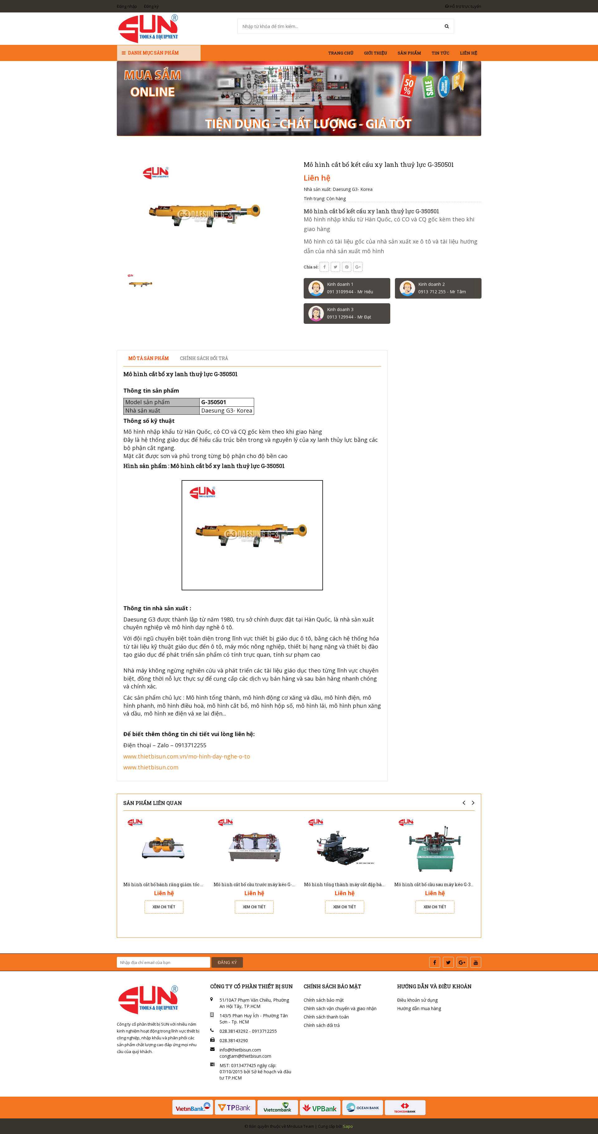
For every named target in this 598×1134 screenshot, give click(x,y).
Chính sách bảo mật (324, 1000)
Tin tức (440, 53)
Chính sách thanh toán (326, 1017)
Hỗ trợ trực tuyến (465, 6)
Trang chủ (341, 53)
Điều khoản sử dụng (417, 1000)
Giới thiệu (375, 53)
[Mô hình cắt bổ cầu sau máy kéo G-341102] (434, 846)
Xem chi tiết (164, 907)
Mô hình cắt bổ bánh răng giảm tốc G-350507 (171, 884)
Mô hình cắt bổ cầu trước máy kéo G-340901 (260, 884)
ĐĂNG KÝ (227, 962)
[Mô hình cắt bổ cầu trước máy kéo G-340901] (254, 846)
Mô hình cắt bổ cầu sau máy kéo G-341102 (438, 884)
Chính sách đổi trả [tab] (204, 358)
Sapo (348, 1126)
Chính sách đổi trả (322, 1025)
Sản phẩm (409, 53)
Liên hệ (468, 53)
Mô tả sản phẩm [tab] (148, 358)
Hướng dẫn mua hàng (419, 1008)
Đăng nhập (127, 6)
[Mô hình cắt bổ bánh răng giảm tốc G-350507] (163, 846)
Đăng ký (151, 6)
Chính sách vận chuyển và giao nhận (340, 1008)
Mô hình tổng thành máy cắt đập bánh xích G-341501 (361, 884)
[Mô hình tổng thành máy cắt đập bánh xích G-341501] (344, 846)
